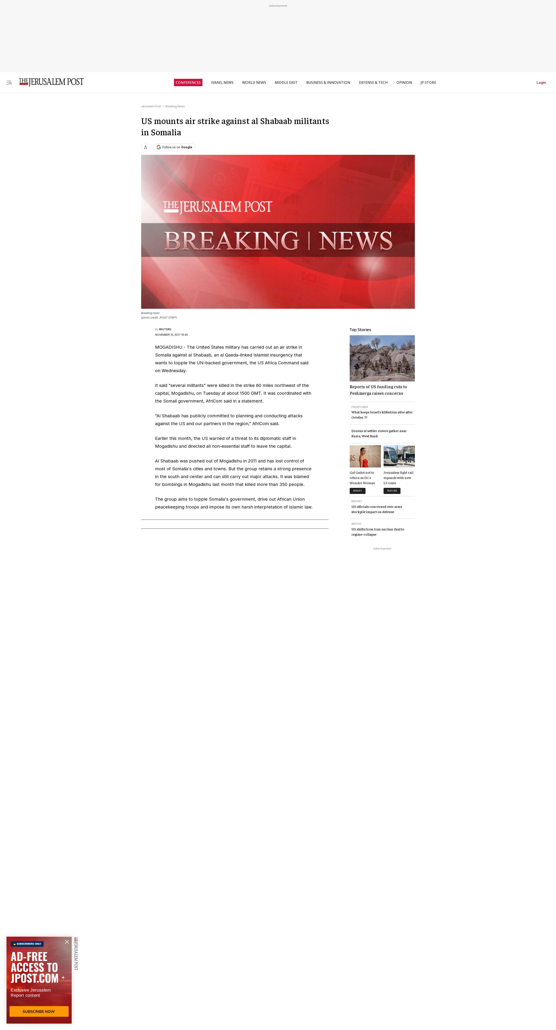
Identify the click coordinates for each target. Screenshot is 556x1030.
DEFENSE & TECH (373, 82)
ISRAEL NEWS (222, 82)
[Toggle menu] (9, 82)
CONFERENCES (188, 82)
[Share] (145, 147)
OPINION (404, 82)
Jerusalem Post (151, 106)
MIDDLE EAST (286, 82)
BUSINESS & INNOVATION (328, 82)
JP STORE (428, 82)
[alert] (39, 980)
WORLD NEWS (254, 82)
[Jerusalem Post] (48, 82)
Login (541, 82)
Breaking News (175, 106)
